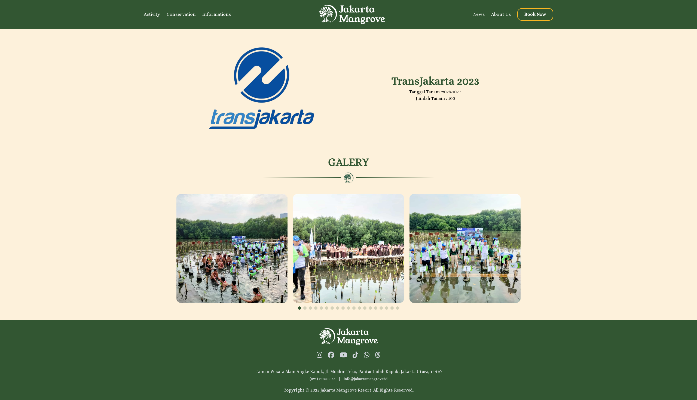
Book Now (535, 14)
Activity (152, 14)
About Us (501, 14)
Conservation (181, 14)
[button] (299, 308)
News (479, 14)
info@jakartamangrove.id (365, 379)
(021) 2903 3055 (322, 379)
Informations (216, 14)
